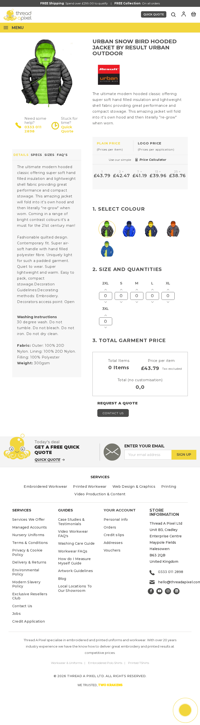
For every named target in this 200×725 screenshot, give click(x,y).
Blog (62, 578)
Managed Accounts (29, 527)
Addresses (113, 543)
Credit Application (28, 621)
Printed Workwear (89, 486)
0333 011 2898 (32, 129)
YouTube (159, 591)
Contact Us (113, 413)
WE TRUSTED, (100, 685)
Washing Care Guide (76, 543)
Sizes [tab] (49, 155)
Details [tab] (20, 155)
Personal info (116, 519)
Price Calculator (153, 160)
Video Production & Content (99, 494)
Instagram (168, 591)
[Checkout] (193, 13)
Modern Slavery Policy (26, 584)
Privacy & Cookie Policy (27, 552)
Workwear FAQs (73, 551)
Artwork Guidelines (75, 571)
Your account (120, 510)
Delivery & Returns (29, 562)
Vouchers (112, 550)
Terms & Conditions (30, 543)
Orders (110, 527)
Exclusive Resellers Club (29, 596)
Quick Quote (153, 14)
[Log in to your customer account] (183, 14)
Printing (168, 486)
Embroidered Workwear (45, 486)
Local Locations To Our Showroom (75, 588)
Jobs (16, 613)
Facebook (151, 591)
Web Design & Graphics (133, 486)
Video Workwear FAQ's (73, 533)
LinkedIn (176, 591)
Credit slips (114, 535)
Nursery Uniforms (28, 535)
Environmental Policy (25, 572)
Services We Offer (28, 519)
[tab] (113, 146)
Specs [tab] (36, 155)
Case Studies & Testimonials (71, 521)
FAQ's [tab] (62, 155)
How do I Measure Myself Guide (74, 561)
